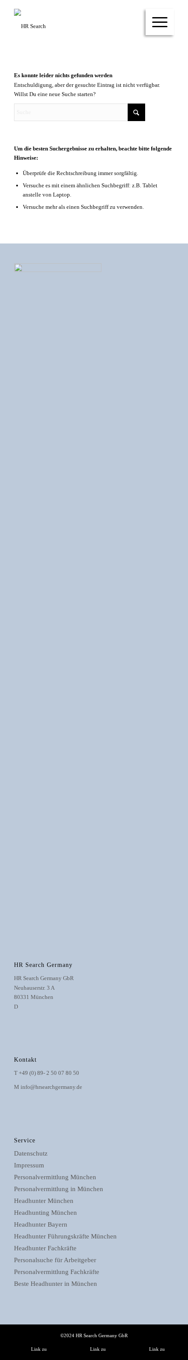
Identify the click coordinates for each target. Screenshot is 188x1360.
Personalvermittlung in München (58, 1188)
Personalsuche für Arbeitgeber (55, 1259)
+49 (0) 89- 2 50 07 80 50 (49, 1073)
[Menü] (160, 22)
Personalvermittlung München (55, 1177)
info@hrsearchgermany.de (51, 1087)
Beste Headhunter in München (55, 1283)
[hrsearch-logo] (78, 26)
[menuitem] (160, 22)
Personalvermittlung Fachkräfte (56, 1271)
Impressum (29, 1165)
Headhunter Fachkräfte (45, 1248)
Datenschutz (31, 1153)
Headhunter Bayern (40, 1224)
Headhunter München (43, 1200)
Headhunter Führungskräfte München (65, 1236)
